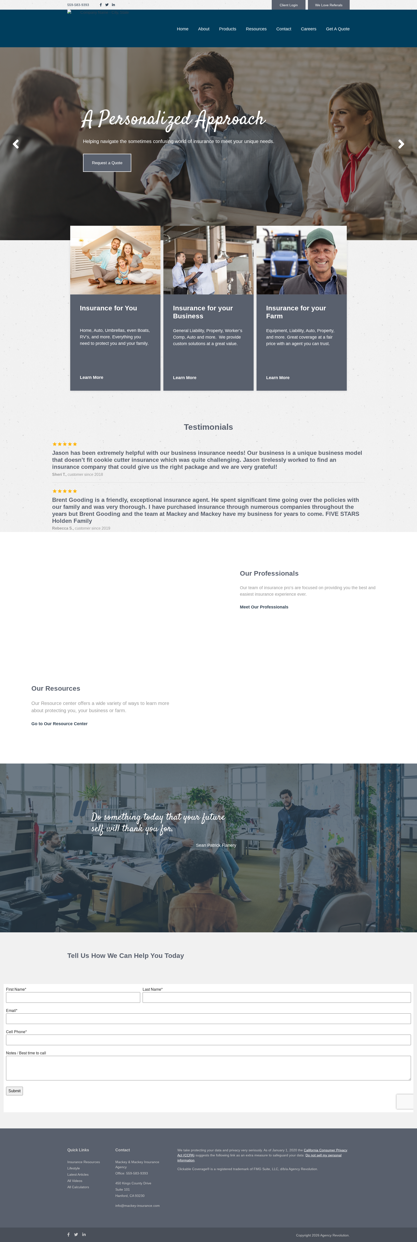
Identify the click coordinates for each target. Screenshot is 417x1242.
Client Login (289, 5)
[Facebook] (101, 4)
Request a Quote (107, 163)
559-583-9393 (78, 5)
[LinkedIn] (113, 4)
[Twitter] (107, 4)
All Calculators (78, 1187)
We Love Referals (328, 5)
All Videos (74, 1181)
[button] (203, 29)
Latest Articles (78, 1174)
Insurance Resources (83, 1162)
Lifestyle (73, 1168)
